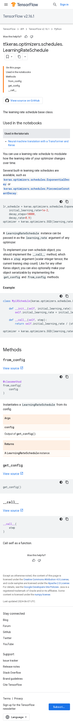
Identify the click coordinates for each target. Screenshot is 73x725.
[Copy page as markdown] (19, 56)
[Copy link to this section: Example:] (19, 288)
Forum (7, 626)
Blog (5, 619)
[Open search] (55, 4)
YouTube (8, 644)
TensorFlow (9, 29)
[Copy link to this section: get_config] (26, 465)
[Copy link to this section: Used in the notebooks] (45, 123)
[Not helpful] (31, 36)
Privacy (18, 698)
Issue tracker (10, 660)
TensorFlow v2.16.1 (18, 16)
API (22, 29)
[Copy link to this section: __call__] (22, 502)
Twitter (7, 638)
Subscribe (59, 707)
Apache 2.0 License (58, 583)
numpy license (42, 594)
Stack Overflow (12, 672)
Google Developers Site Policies (41, 587)
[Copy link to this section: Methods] (25, 350)
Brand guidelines (13, 678)
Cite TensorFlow (12, 684)
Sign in (64, 4)
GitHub (7, 632)
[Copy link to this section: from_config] (28, 360)
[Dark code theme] (61, 202)
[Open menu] (6, 4)
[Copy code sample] (67, 202)
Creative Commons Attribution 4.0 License (46, 579)
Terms (7, 698)
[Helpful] (26, 36)
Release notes (11, 666)
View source (11, 368)
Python (58, 29)
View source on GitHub (25, 100)
